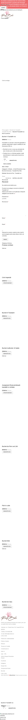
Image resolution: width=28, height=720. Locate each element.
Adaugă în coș (13, 160)
